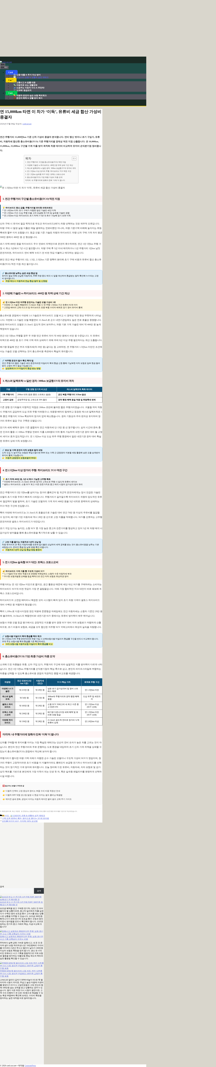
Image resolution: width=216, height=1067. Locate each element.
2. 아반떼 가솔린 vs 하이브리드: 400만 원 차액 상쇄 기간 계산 (49, 165)
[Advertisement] (108, 28)
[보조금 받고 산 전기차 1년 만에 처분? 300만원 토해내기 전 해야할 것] (22, 898)
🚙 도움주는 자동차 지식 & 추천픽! (29, 88)
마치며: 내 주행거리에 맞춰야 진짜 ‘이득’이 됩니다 (45, 180)
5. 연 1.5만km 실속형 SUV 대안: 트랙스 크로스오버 (45, 174)
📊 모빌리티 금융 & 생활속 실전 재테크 (30, 77)
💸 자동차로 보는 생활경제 (25, 85)
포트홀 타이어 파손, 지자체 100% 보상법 (20, 821)
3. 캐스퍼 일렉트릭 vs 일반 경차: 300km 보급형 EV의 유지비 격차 (50, 168)
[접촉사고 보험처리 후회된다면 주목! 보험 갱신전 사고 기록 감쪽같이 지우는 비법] (22, 932)
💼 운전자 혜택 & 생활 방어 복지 (27, 98)
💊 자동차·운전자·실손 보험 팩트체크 (30, 95)
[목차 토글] (73, 158)
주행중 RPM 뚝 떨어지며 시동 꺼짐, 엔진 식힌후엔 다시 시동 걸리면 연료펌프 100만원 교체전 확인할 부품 (21, 973)
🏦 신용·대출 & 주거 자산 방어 (27, 75)
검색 (2, 886)
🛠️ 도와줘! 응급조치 (22, 90)
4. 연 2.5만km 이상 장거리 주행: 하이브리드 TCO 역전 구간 (48, 171)
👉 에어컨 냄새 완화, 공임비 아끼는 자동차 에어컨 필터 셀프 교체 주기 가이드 (37, 799)
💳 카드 (5, 816)
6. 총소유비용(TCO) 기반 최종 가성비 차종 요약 (43, 177)
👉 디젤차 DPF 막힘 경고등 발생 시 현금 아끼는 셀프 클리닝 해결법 (32, 795)
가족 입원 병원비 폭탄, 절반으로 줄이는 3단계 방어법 (25, 818)
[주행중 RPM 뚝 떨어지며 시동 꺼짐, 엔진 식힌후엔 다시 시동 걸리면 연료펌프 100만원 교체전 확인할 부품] (22, 966)
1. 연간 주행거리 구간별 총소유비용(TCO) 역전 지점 (45, 162)
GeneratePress (30, 1066)
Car (10, 80)
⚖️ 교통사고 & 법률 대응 (24, 82)
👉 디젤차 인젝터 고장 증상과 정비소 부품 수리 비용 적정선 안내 (31, 791)
